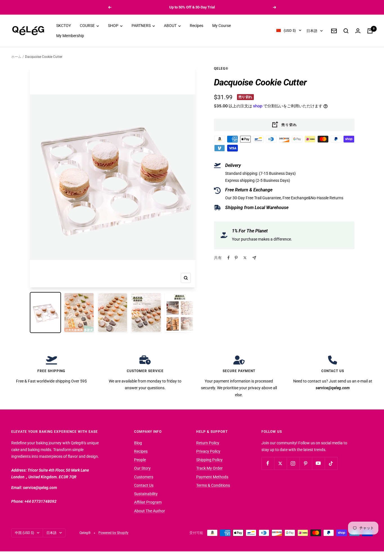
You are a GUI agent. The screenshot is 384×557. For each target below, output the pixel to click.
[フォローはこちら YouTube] (318, 463)
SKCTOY (63, 25)
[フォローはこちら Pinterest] (305, 463)
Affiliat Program (148, 502)
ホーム (16, 57)
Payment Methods (212, 477)
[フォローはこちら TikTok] (331, 463)
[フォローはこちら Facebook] (267, 463)
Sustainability (146, 494)
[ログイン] (357, 30)
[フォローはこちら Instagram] (293, 463)
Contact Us (143, 485)
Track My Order (209, 468)
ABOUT (170, 25)
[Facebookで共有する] (228, 258)
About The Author (149, 511)
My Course (221, 25)
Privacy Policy (208, 451)
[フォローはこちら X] (280, 463)
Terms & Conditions (213, 485)
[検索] (346, 30)
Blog (138, 443)
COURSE (88, 25)
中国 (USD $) (24, 533)
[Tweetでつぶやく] (245, 258)
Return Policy (207, 443)
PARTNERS (142, 25)
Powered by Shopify (113, 533)
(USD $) (290, 30)
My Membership (70, 36)
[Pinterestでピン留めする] (236, 258)
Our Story (142, 468)
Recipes (196, 25)
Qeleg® (221, 69)
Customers (143, 477)
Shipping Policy (209, 460)
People (140, 460)
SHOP (113, 25)
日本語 (311, 31)
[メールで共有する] (254, 258)
